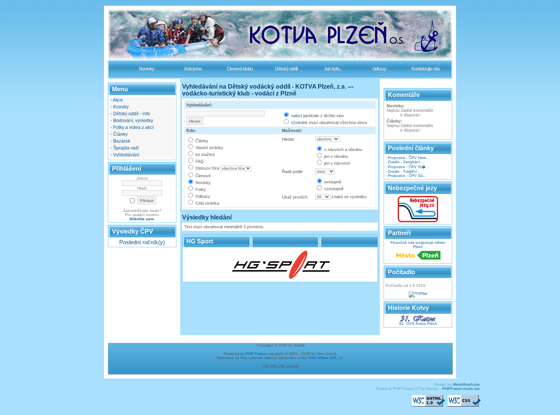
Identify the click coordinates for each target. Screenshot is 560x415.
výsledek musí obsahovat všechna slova (328, 122)
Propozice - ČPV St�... (408, 167)
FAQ (199, 161)
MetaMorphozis (466, 384)
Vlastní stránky (208, 147)
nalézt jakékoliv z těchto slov (317, 115)
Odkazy (202, 196)
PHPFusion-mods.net (461, 388)
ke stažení (204, 154)
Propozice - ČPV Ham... (408, 158)
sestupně (332, 182)
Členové (202, 175)
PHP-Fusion (256, 353)
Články (201, 140)
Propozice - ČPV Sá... (407, 175)
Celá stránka (206, 203)
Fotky (200, 189)
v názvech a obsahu (342, 149)
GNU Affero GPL (323, 358)
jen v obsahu (335, 156)
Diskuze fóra (206, 168)
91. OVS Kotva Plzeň (418, 323)
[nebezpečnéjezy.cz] (418, 221)
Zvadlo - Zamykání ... (406, 162)
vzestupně (333, 188)
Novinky (202, 182)
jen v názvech (336, 163)
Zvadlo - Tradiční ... (405, 171)
